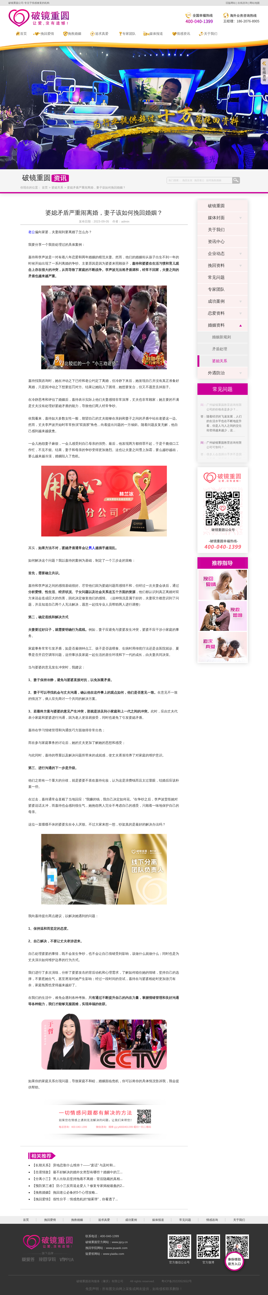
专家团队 (129, 33)
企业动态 (216, 253)
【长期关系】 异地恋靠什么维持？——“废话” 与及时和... (73, 1165)
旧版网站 (231, 2)
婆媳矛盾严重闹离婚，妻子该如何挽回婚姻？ (96, 187)
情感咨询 (212, 1219)
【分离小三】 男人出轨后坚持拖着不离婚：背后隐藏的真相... (77, 1179)
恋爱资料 (216, 313)
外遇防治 (216, 373)
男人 (92, 548)
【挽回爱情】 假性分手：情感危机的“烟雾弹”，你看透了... (75, 1199)
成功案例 (216, 301)
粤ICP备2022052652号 (176, 1281)
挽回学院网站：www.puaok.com (106, 1248)
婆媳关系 (57, 187)
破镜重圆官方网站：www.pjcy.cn (106, 1242)
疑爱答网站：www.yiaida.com (104, 1253)
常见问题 (216, 277)
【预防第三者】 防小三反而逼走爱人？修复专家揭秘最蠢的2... (78, 1186)
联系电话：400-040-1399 (102, 1236)
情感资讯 (183, 33)
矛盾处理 (219, 349)
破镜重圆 (216, 205)
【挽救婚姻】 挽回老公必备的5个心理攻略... (65, 1192)
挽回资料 (216, 265)
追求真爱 (101, 33)
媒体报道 (156, 33)
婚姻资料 (216, 325)
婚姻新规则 (221, 337)
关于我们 (210, 33)
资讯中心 (216, 241)
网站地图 (255, 2)
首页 (23, 33)
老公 (31, 232)
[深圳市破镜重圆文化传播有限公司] (38, 18)
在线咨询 (243, 2)
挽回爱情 (47, 33)
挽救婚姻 (74, 33)
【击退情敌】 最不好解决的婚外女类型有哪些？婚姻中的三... (77, 1172)
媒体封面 (216, 217)
